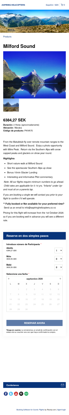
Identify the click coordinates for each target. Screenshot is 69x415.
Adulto (11, 249)
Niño (11, 257)
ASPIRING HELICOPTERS (13, 4)
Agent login (61, 409)
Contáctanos (12, 385)
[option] (11, 105)
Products (7, 36)
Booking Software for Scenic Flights (31, 409)
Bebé (11, 265)
